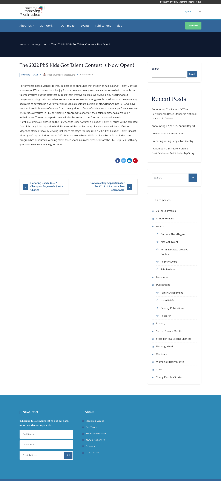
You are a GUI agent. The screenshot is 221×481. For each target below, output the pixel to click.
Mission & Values (95, 420)
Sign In (187, 11)
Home (23, 44)
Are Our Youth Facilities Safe (168, 133)
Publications (103, 25)
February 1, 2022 (29, 74)
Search (155, 68)
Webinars (161, 354)
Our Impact (68, 25)
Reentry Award (169, 261)
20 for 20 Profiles (166, 211)
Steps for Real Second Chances (173, 338)
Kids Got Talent (169, 242)
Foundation (162, 277)
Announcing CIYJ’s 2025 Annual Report (173, 126)
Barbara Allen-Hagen (173, 234)
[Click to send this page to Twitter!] (123, 160)
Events (85, 25)
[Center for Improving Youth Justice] (32, 11)
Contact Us (92, 452)
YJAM (159, 369)
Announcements (165, 218)
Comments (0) (87, 74)
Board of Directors (96, 433)
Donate (193, 25)
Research (166, 315)
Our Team (91, 427)
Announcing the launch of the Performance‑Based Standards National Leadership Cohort (174, 114)
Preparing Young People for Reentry (172, 141)
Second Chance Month (168, 331)
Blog (119, 25)
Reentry (160, 323)
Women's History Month (170, 361)
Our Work (46, 25)
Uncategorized (39, 44)
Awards (160, 226)
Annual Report (94, 439)
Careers (90, 446)
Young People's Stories (169, 377)
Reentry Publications (172, 308)
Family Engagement (172, 292)
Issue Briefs (167, 300)
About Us (26, 25)
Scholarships (168, 269)
